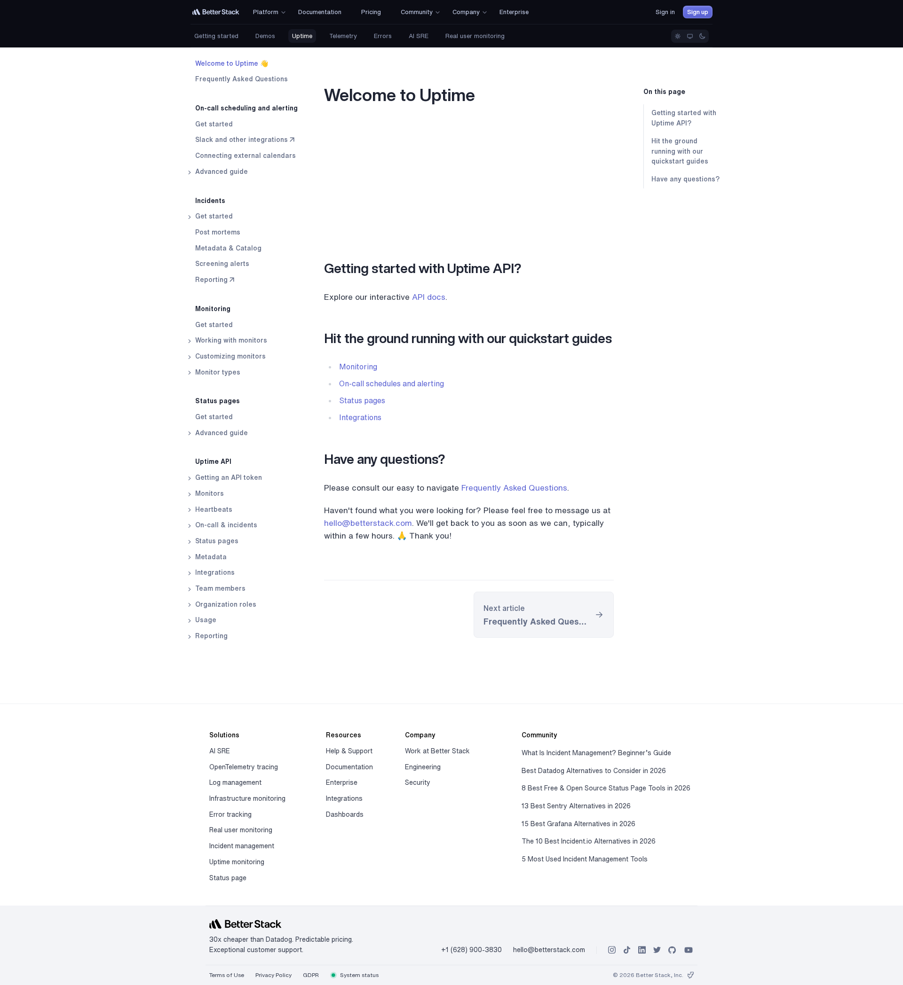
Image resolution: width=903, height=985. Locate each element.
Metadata (210, 557)
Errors (383, 36)
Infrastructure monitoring (247, 798)
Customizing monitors (229, 356)
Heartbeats (212, 509)
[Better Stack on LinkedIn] (642, 950)
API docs (428, 297)
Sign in (665, 12)
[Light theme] (677, 36)
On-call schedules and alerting (391, 383)
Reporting (210, 636)
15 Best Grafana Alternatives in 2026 (578, 824)
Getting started (216, 36)
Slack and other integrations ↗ (244, 140)
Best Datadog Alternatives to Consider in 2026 (594, 770)
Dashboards (345, 814)
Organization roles (224, 604)
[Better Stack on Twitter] (657, 950)
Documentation (349, 767)
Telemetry (343, 36)
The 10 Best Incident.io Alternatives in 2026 (589, 841)
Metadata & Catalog (228, 248)
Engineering (423, 767)
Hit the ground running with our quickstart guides (679, 151)
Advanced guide (220, 171)
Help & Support (349, 751)
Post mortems (217, 232)
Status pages (217, 401)
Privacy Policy (273, 975)
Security (417, 782)
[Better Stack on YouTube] (688, 950)
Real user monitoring (475, 36)
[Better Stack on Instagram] (612, 950)
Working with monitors (230, 340)
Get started (214, 124)
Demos (265, 36)
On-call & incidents (225, 525)
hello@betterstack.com (368, 523)
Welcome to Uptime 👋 (231, 63)
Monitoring (212, 308)
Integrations (214, 573)
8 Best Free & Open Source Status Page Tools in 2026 (606, 788)
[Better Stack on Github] (672, 950)
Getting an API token (227, 477)
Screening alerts (222, 264)
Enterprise (341, 782)
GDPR (311, 975)
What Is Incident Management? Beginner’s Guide (596, 753)
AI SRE (418, 36)
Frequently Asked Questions (241, 79)
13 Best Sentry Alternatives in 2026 (576, 806)
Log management (235, 782)
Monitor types (216, 372)
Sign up (697, 12)
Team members (219, 588)
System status (359, 975)
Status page (227, 878)
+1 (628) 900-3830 (471, 949)
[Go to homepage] (215, 12)
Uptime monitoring (236, 862)
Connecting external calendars (245, 156)
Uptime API (213, 462)
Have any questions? (685, 179)
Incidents (210, 200)
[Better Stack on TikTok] (627, 950)
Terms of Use (226, 975)
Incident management (241, 846)
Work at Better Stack (437, 751)
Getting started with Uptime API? (683, 118)
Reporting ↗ (214, 279)
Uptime (302, 36)
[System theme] (690, 36)
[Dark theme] (702, 36)
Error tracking (230, 814)
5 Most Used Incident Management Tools (585, 859)
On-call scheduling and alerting (246, 108)
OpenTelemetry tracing (243, 767)
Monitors (208, 493)
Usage (204, 620)
